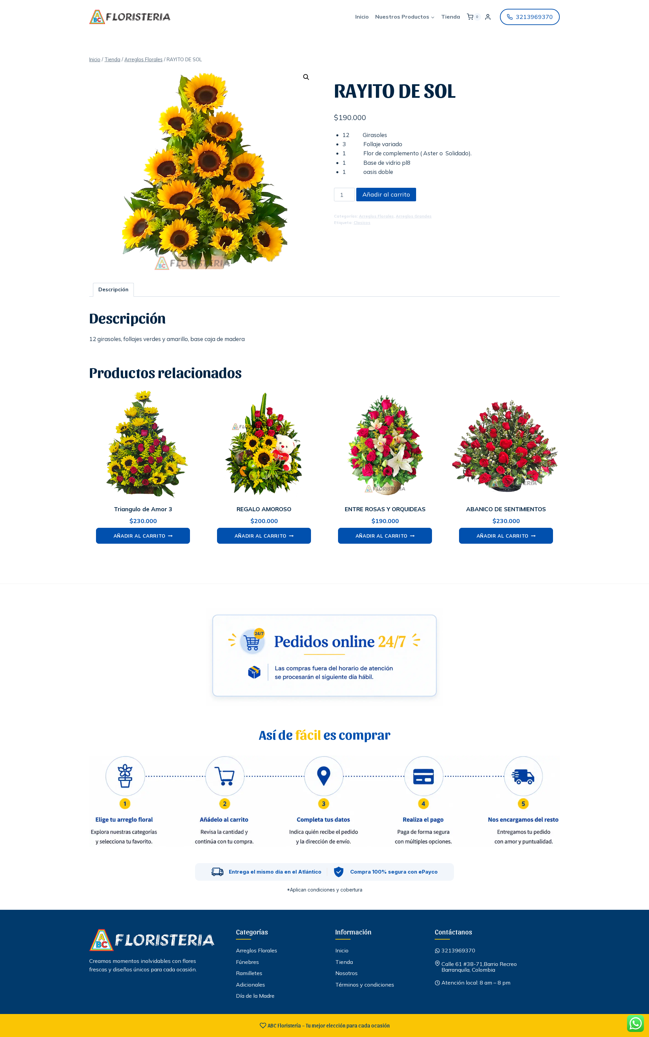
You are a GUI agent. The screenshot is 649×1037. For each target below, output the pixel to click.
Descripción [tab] (113, 289)
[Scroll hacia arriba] (632, 1013)
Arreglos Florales (376, 216)
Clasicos (362, 222)
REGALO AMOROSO (264, 509)
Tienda (450, 16)
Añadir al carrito (386, 194)
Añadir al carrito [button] (140, 536)
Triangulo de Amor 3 (143, 509)
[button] (306, 77)
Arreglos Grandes (414, 216)
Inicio (362, 16)
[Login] (487, 17)
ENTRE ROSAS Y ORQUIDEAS (385, 509)
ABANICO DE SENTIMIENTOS (506, 509)
